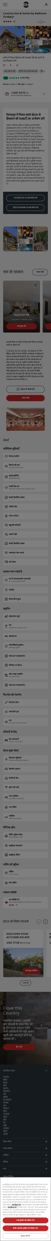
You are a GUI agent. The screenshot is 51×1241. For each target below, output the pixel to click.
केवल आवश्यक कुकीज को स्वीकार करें (25, 1228)
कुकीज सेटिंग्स (25, 1236)
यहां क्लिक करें (16, 1205)
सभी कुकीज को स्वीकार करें (25, 1220)
